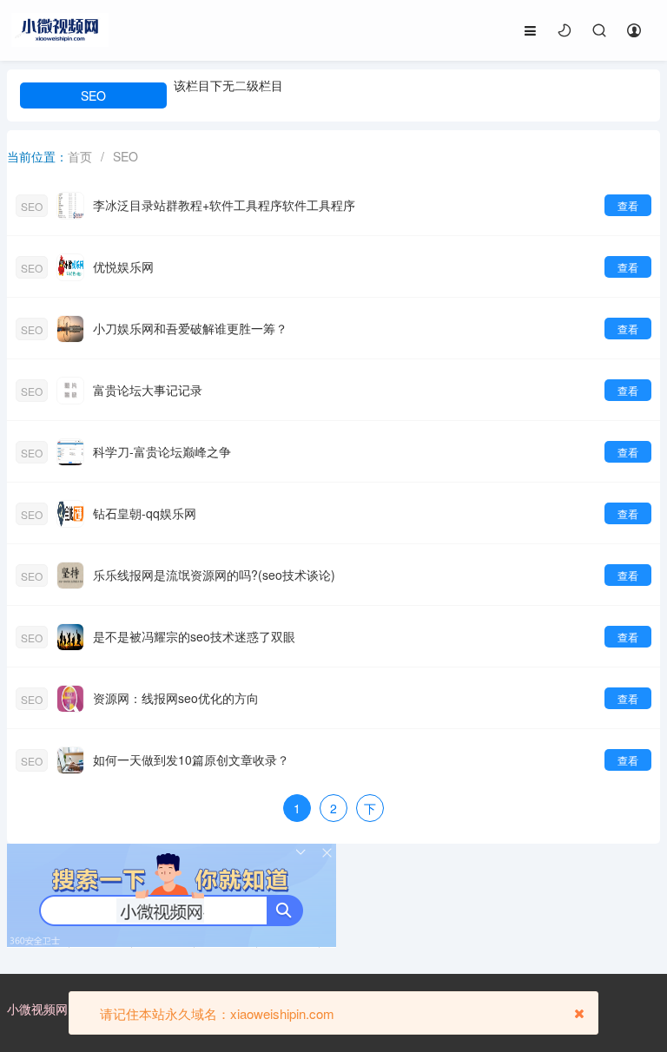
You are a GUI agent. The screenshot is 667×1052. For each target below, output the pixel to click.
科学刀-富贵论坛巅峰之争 (162, 451)
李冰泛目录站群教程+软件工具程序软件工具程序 (224, 205)
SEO (93, 95)
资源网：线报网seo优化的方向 (176, 698)
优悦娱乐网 (123, 266)
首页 (80, 156)
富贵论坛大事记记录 (147, 389)
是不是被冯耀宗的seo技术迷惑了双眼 (194, 636)
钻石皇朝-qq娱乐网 (144, 513)
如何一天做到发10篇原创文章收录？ (191, 759)
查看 (627, 205)
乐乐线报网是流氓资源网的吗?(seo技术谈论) (214, 574)
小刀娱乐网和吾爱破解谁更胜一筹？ (190, 328)
